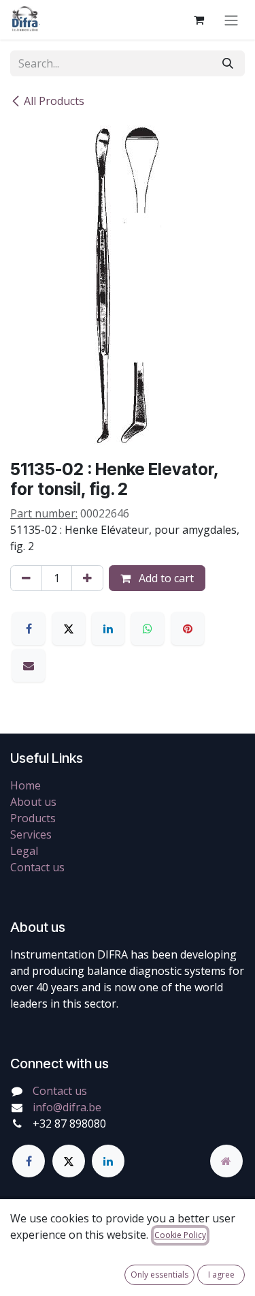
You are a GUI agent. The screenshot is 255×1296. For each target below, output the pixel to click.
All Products (54, 100)
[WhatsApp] (147, 628)
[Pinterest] (187, 628)
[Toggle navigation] (231, 19)
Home (25, 785)
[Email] (28, 665)
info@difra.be (67, 1107)
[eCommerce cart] (198, 19)
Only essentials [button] (159, 1274)
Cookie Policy (180, 1235)
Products (33, 818)
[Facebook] (28, 628)
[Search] (228, 63)
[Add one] (87, 578)
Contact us (37, 867)
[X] (68, 628)
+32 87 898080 (69, 1123)
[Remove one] (26, 578)
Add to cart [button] (165, 578)
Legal (24, 850)
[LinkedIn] (108, 628)
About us (33, 801)
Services (31, 834)
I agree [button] (221, 1274)
